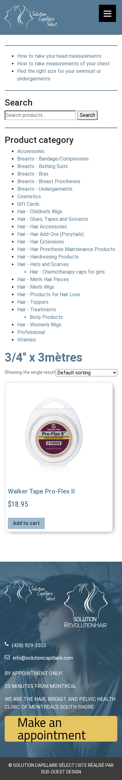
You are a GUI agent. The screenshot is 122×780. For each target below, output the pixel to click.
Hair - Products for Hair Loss (48, 294)
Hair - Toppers (32, 302)
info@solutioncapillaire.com (43, 658)
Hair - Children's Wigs (39, 212)
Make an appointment (52, 729)
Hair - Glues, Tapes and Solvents (52, 219)
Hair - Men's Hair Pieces (43, 279)
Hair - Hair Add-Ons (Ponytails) (50, 234)
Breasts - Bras (32, 174)
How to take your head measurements (59, 56)
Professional (31, 332)
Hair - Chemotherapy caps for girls (67, 272)
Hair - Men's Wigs (35, 287)
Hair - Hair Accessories (42, 227)
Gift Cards (28, 204)
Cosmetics (29, 196)
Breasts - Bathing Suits (42, 166)
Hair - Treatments (36, 310)
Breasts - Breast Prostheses (48, 181)
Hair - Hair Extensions (40, 242)
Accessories (30, 151)
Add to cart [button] (26, 523)
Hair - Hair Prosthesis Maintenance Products (66, 249)
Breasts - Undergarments (45, 189)
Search (87, 115)
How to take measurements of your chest (63, 64)
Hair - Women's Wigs (39, 325)
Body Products (46, 317)
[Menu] (107, 13)
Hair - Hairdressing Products (48, 257)
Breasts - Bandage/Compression (53, 159)
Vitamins (26, 340)
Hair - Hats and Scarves (43, 264)
